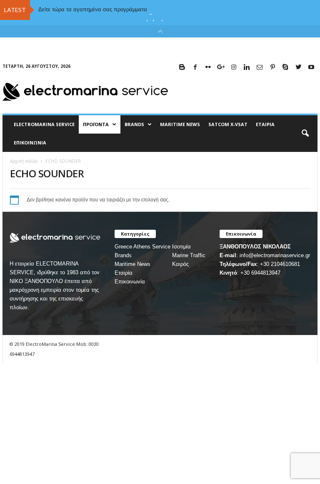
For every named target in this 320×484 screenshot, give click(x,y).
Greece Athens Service (142, 246)
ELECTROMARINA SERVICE (44, 124)
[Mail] (260, 68)
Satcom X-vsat (228, 124)
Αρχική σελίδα (24, 161)
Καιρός (180, 264)
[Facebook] (195, 68)
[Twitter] (298, 68)
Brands (123, 255)
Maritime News (132, 264)
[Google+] (221, 68)
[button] (305, 133)
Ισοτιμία (181, 246)
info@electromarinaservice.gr (275, 255)
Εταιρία (265, 124)
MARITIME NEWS (180, 124)
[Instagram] (234, 68)
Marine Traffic (188, 255)
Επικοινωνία (30, 142)
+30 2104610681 (280, 264)
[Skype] (285, 68)
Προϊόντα (96, 124)
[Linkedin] (247, 68)
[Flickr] (208, 68)
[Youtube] (311, 68)
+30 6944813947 (260, 273)
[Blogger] (182, 68)
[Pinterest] (273, 68)
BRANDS (134, 124)
